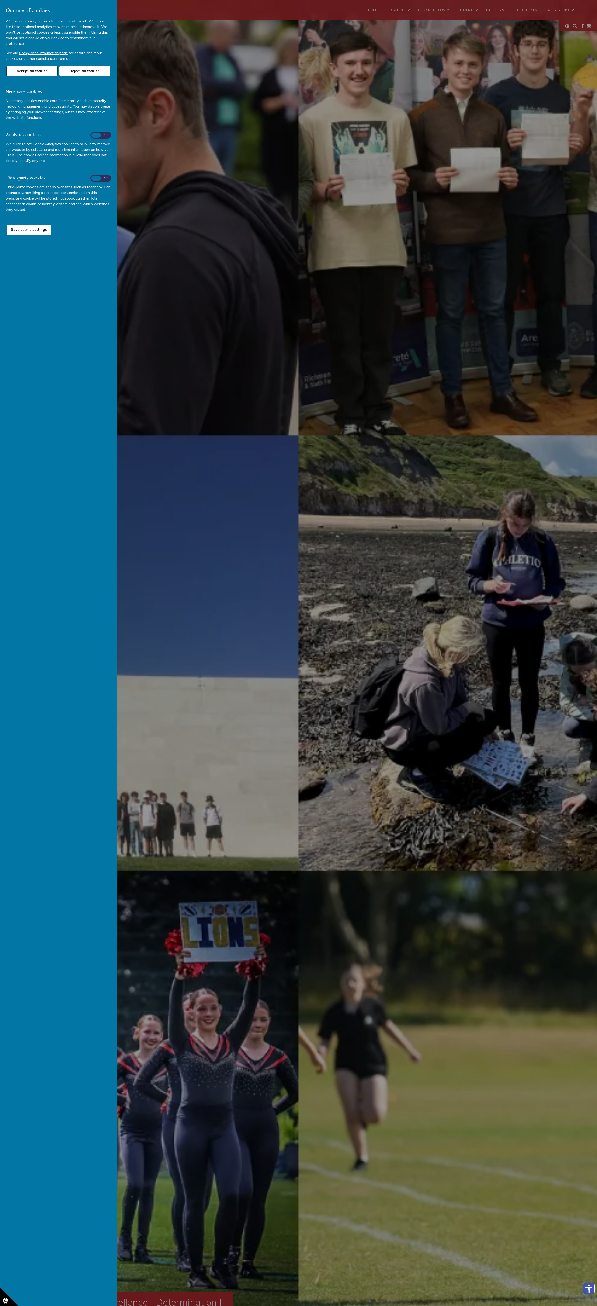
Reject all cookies (85, 71)
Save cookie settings (29, 229)
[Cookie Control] (9, 1296)
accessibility (589, 1288)
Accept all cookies (32, 71)
